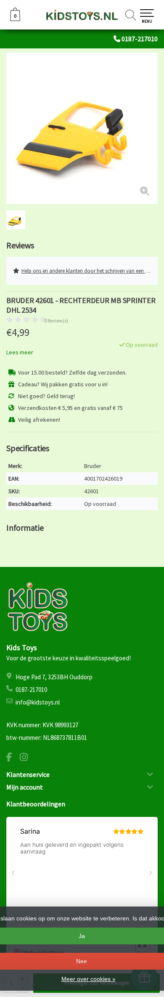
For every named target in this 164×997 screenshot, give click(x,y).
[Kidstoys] (82, 14)
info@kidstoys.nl (38, 702)
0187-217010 (140, 39)
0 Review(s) (56, 320)
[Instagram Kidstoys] (27, 758)
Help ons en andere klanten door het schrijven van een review (89, 270)
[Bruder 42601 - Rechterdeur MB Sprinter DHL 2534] (82, 128)
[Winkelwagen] (15, 19)
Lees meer (19, 352)
